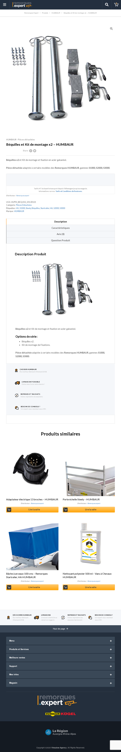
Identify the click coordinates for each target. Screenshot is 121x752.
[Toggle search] (107, 4)
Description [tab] (60, 221)
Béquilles (36, 208)
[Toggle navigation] (4, 4)
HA (51, 208)
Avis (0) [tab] (60, 234)
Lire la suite (34, 509)
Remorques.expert (22, 195)
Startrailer (44, 208)
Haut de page (59, 628)
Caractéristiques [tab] (61, 228)
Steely (28, 208)
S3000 (62, 208)
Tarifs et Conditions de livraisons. (68, 191)
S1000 (22, 208)
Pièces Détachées (24, 205)
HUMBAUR (19, 211)
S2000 (56, 208)
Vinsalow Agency (59, 747)
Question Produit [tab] (60, 240)
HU (17, 208)
